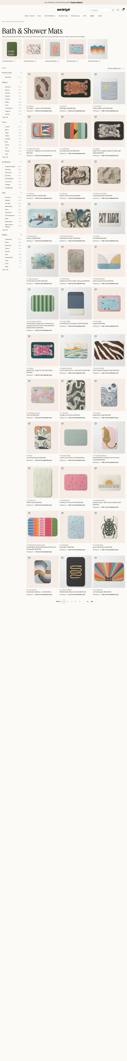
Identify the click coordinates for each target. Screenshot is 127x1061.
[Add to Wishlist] (29, 74)
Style (4, 193)
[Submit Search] (91, 10)
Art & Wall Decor (49, 16)
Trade (100, 16)
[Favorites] (117, 10)
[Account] (113, 10)
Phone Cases (75, 16)
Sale (92, 16)
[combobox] (100, 10)
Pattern (4, 235)
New (39, 16)
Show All (5, 117)
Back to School (30, 16)
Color (4, 122)
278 (88, 601)
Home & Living (63, 16)
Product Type (7, 72)
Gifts (84, 16)
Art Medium (6, 162)
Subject (4, 82)
